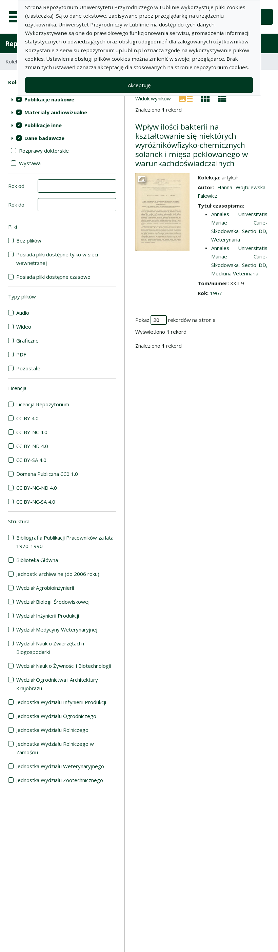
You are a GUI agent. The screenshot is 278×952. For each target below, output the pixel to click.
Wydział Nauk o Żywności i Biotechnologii (63, 665)
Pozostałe (28, 368)
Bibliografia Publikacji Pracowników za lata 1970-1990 (65, 541)
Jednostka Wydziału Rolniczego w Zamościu (55, 748)
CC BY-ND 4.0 (32, 446)
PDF (21, 354)
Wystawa (30, 163)
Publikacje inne (43, 125)
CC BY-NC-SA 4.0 (35, 501)
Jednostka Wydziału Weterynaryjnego (60, 766)
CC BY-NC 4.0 (31, 432)
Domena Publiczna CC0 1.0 (47, 473)
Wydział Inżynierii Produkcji (47, 615)
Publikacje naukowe (49, 99)
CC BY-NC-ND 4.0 (36, 487)
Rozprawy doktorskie (44, 150)
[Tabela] (222, 98)
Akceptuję (139, 85)
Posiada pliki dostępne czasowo (53, 276)
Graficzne (27, 340)
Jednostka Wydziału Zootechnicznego (59, 780)
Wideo (23, 326)
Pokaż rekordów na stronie (175, 319)
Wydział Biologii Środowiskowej (53, 601)
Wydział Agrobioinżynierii (45, 587)
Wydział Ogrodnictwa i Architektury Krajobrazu (57, 684)
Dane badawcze (44, 138)
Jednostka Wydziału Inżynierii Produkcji (61, 702)
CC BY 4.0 (27, 418)
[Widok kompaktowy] (205, 98)
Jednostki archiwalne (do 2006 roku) (57, 573)
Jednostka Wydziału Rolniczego (52, 729)
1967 (216, 293)
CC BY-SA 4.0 (31, 459)
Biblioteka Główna (37, 560)
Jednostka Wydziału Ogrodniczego (56, 716)
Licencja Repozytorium (42, 404)
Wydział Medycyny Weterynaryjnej (56, 629)
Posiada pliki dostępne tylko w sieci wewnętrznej (57, 258)
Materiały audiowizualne (55, 112)
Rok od (16, 185)
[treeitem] (62, 99)
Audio (22, 312)
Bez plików (28, 240)
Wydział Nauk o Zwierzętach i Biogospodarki (50, 647)
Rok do (16, 204)
